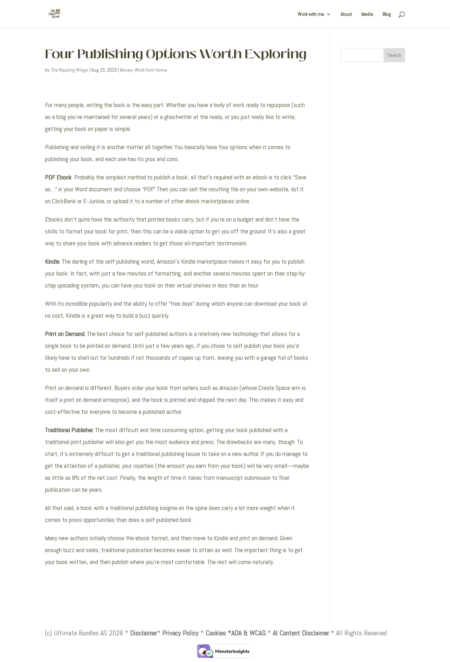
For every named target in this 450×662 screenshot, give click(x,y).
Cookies (216, 632)
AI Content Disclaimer (301, 632)
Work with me (311, 14)
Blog (386, 14)
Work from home (151, 70)
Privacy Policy (180, 632)
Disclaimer (143, 632)
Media (367, 14)
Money (126, 70)
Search (394, 55)
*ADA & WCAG (247, 632)
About (346, 14)
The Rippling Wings (69, 70)
